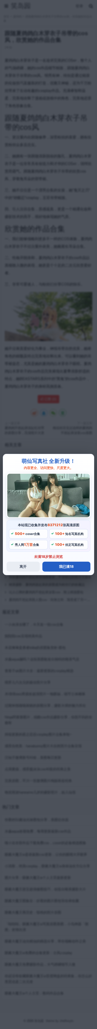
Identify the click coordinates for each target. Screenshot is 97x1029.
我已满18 (66, 566)
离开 (23, 566)
